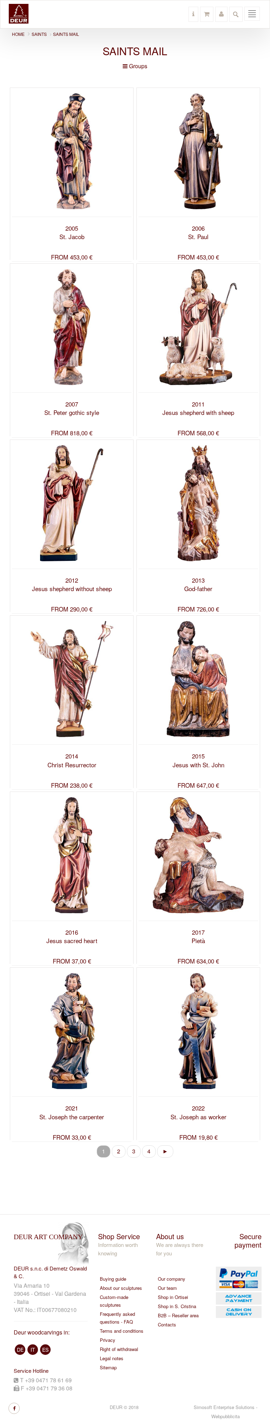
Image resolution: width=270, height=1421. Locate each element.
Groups (137, 66)
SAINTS (39, 34)
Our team (167, 1288)
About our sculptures (121, 1288)
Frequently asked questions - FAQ (117, 1318)
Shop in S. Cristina (177, 1306)
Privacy (107, 1340)
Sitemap (108, 1367)
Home (18, 34)
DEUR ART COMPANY (48, 1237)
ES (45, 1349)
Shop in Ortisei (173, 1297)
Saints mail (66, 34)
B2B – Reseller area (178, 1315)
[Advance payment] (238, 1298)
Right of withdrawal (119, 1349)
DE (20, 1349)
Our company (171, 1278)
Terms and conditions (121, 1330)
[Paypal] (238, 1279)
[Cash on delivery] (238, 1312)
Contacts (167, 1324)
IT (33, 1349)
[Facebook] (14, 1408)
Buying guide (113, 1278)
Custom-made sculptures (114, 1301)
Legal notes (111, 1358)
